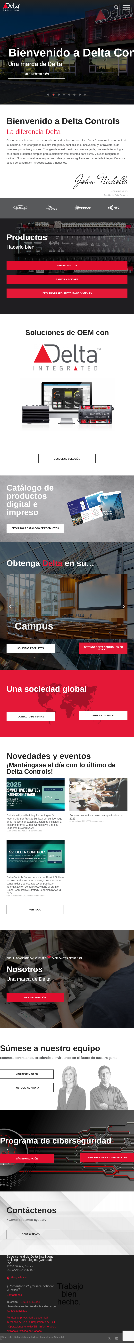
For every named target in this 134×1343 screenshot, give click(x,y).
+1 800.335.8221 (17, 1310)
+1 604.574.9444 (29, 1301)
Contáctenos (14, 1294)
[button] (10, 607)
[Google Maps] (8, 1278)
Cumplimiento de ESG (42, 1322)
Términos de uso (17, 1322)
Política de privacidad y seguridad (27, 1317)
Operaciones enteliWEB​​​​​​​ (22, 1326)
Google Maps (19, 1277)
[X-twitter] (109, 1338)
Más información (37, 74)
